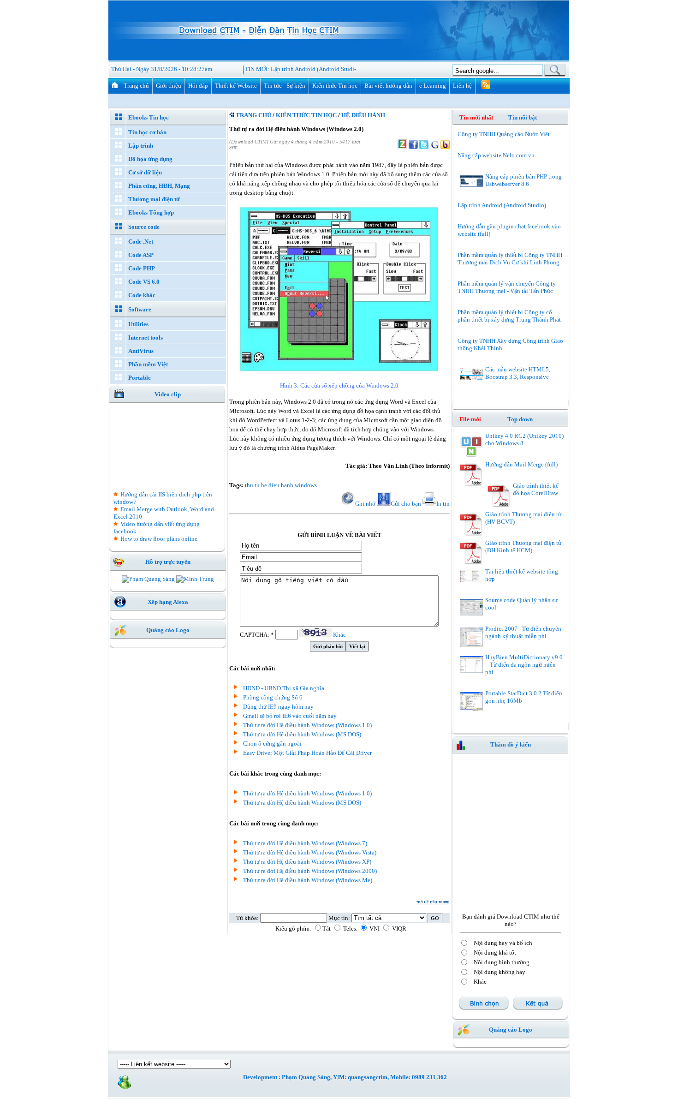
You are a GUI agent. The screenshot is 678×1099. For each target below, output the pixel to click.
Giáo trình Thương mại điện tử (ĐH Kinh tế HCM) (523, 546)
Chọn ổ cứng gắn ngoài (272, 743)
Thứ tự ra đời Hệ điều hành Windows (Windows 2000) (310, 870)
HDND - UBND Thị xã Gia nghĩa (283, 688)
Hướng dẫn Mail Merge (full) (521, 464)
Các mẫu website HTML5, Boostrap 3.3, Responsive (517, 373)
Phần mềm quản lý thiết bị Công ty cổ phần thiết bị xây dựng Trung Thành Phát (509, 316)
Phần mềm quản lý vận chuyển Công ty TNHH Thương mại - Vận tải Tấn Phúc (507, 287)
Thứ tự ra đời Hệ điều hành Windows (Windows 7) (305, 843)
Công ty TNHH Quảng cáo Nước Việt (504, 134)
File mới (475, 419)
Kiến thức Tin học (334, 85)
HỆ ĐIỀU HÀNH (363, 115)
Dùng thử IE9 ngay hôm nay (278, 706)
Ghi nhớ (365, 503)
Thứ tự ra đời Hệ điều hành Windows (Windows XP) (307, 861)
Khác (339, 634)
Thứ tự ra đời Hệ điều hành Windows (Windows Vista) (309, 852)
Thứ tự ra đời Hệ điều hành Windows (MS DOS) (302, 734)
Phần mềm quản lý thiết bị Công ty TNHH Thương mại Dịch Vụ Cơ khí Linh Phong (510, 258)
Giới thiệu (168, 85)
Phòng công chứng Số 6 (273, 697)
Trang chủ (136, 85)
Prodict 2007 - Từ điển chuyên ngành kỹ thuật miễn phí (523, 632)
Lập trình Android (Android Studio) (315, 69)
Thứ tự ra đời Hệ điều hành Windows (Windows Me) (307, 880)
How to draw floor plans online (158, 538)
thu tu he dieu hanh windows (281, 485)
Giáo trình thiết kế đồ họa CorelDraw (536, 489)
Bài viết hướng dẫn (388, 85)
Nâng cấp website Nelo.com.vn (496, 155)
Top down (520, 419)
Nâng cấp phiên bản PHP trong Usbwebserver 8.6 (523, 180)
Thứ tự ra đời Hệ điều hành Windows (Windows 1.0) (307, 725)
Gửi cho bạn (406, 503)
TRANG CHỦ (252, 115)
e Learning (432, 85)
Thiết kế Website (236, 85)
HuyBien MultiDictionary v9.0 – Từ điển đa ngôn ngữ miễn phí (524, 664)
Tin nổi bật (522, 117)
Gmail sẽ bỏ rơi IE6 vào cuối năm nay (290, 715)
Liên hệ (462, 85)
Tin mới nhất (476, 117)
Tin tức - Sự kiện (284, 85)
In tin (443, 503)
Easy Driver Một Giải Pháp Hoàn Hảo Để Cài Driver (307, 752)
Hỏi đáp (198, 85)
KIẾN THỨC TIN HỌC (306, 115)
